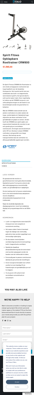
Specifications (9, 163)
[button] (28, 393)
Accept (17, 382)
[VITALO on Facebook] (3, 320)
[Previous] (4, 27)
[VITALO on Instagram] (8, 320)
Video (4, 166)
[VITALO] (17, 2)
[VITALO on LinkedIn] (10, 320)
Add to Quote (7, 78)
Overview (6, 160)
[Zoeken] (32, 2)
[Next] (29, 27)
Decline (17, 387)
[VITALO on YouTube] (5, 320)
